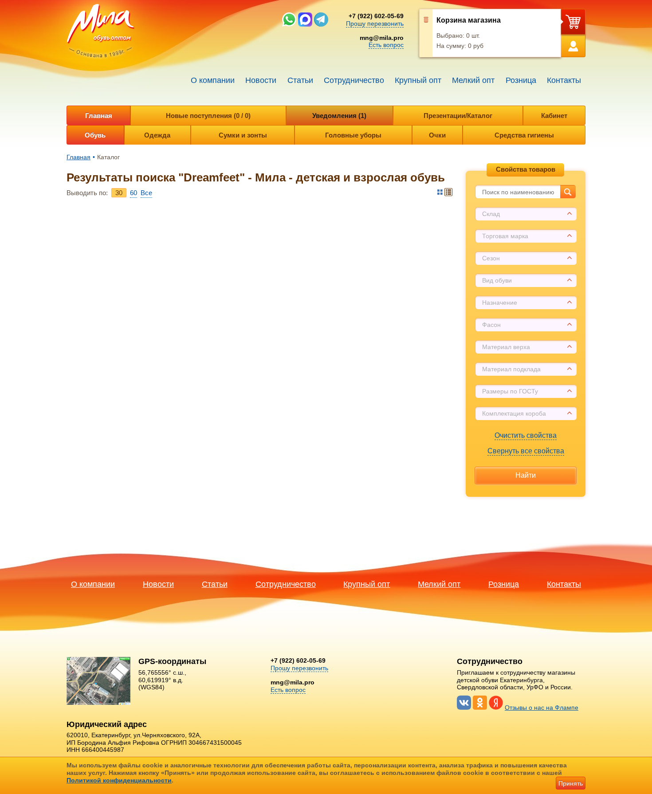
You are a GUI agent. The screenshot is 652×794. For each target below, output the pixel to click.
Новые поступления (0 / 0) (208, 115)
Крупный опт (418, 80)
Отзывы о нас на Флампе (541, 707)
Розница (521, 80)
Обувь (95, 135)
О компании (213, 80)
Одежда (157, 135)
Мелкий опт (473, 80)
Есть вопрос (386, 44)
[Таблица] (440, 192)
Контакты (564, 80)
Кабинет (554, 115)
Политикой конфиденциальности (119, 780)
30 (118, 193)
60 (133, 193)
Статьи (300, 80)
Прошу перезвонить (375, 23)
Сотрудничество (354, 80)
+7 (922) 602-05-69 (376, 16)
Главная (98, 115)
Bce (146, 193)
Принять (570, 783)
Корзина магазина (468, 20)
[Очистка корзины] (426, 33)
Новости (260, 80)
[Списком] (448, 192)
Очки (437, 135)
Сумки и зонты (243, 135)
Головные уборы (353, 135)
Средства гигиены (524, 135)
